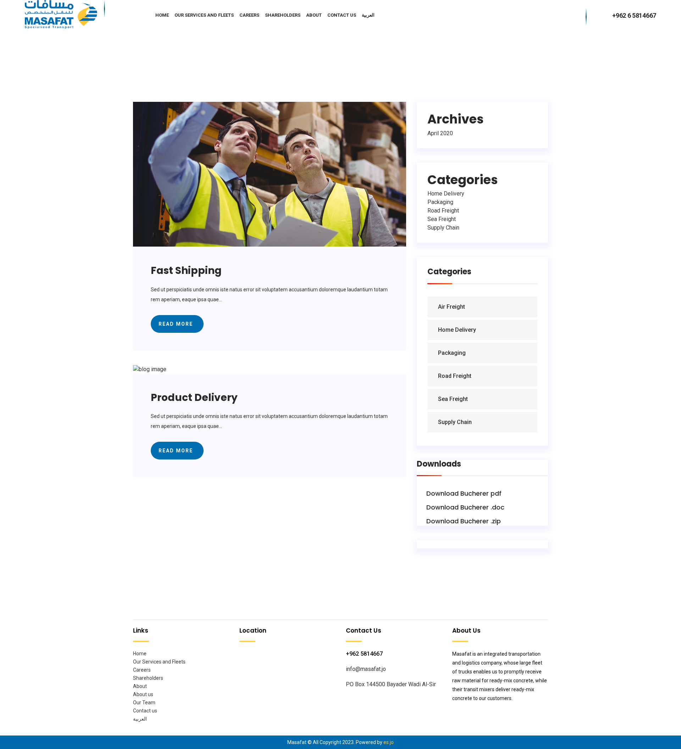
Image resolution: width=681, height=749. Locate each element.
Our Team (144, 702)
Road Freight (443, 210)
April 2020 (440, 133)
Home (162, 14)
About (314, 14)
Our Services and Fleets (204, 14)
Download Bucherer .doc (464, 507)
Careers (249, 14)
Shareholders (282, 14)
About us (143, 694)
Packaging (440, 202)
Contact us (341, 14)
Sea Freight (441, 219)
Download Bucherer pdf (463, 493)
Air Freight (451, 306)
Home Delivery (445, 193)
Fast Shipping (186, 270)
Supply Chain (443, 227)
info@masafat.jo (366, 669)
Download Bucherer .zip (463, 521)
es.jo (388, 742)
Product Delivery (194, 397)
